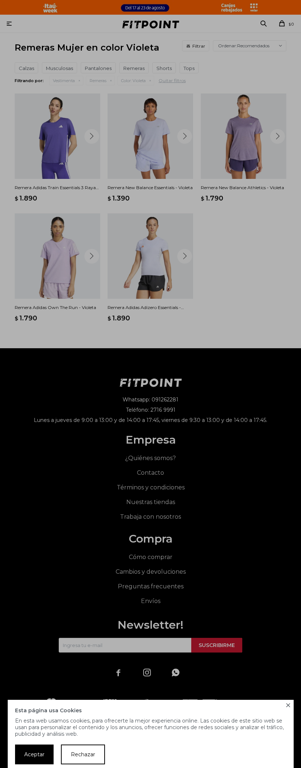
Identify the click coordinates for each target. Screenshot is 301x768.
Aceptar (34, 754)
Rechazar (83, 754)
